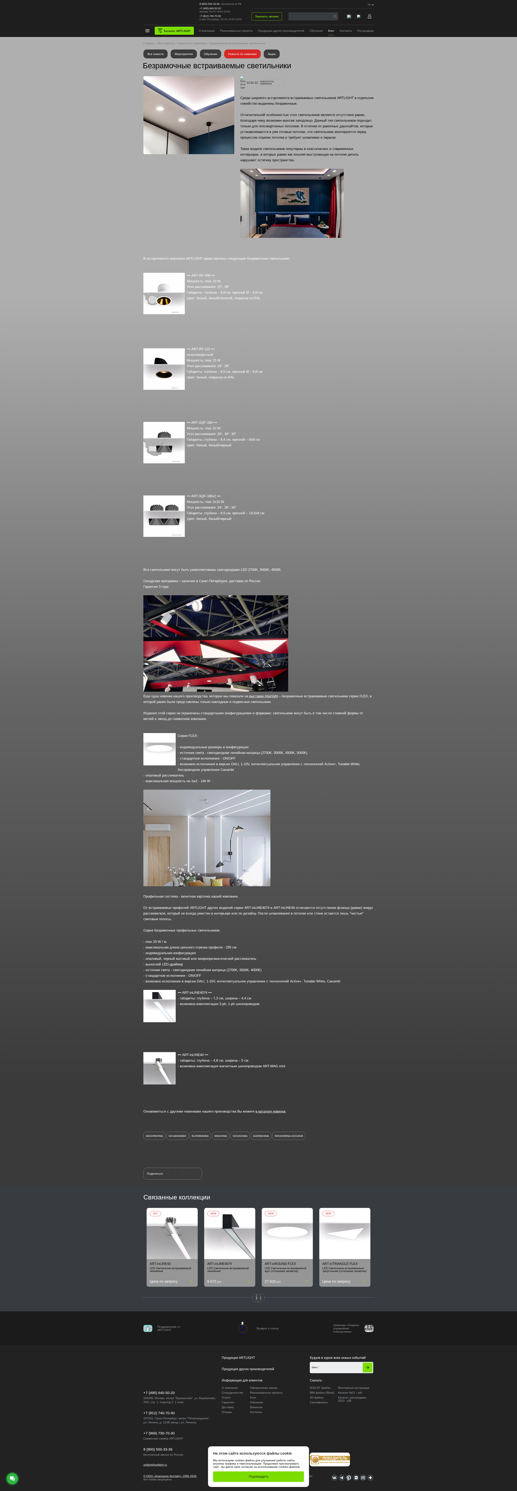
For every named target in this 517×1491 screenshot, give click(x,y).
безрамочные (261, 1136)
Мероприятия (184, 54)
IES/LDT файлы (320, 1387)
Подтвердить (258, 1476)
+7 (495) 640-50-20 (210, 8)
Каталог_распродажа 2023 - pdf (352, 1399)
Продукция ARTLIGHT (238, 1357)
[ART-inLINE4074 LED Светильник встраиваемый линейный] (229, 1233)
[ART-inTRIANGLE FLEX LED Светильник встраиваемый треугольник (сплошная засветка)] (344, 1233)
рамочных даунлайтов (340, 126)
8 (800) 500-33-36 (210, 4)
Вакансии (256, 1407)
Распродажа (365, 30)
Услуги (226, 1397)
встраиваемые (200, 1136)
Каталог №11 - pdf (350, 1392)
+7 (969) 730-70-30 (159, 1433)
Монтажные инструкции (353, 1387)
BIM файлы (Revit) (322, 1392)
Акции (272, 54)
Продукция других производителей (281, 30)
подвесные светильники (251, 702)
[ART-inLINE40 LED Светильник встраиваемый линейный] (172, 1233)
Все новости (155, 54)
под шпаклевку (177, 1136)
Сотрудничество (232, 1392)
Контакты (346, 30)
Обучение (316, 30)
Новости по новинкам (242, 54)
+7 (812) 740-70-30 (210, 16)
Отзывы (227, 1412)
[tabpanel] (172, 1247)
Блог (331, 30)
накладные (220, 1136)
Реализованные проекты (236, 30)
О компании (207, 30)
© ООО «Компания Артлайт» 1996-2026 (170, 1476)
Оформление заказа (263, 1387)
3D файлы (317, 1397)
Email (315, 1368)
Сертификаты (319, 1402)
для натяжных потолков (288, 1136)
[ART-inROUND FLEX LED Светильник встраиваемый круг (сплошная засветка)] (287, 1233)
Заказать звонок (266, 16)
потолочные (240, 1136)
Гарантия (228, 1402)
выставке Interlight (263, 696)
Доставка (228, 1407)
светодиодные (154, 1136)
